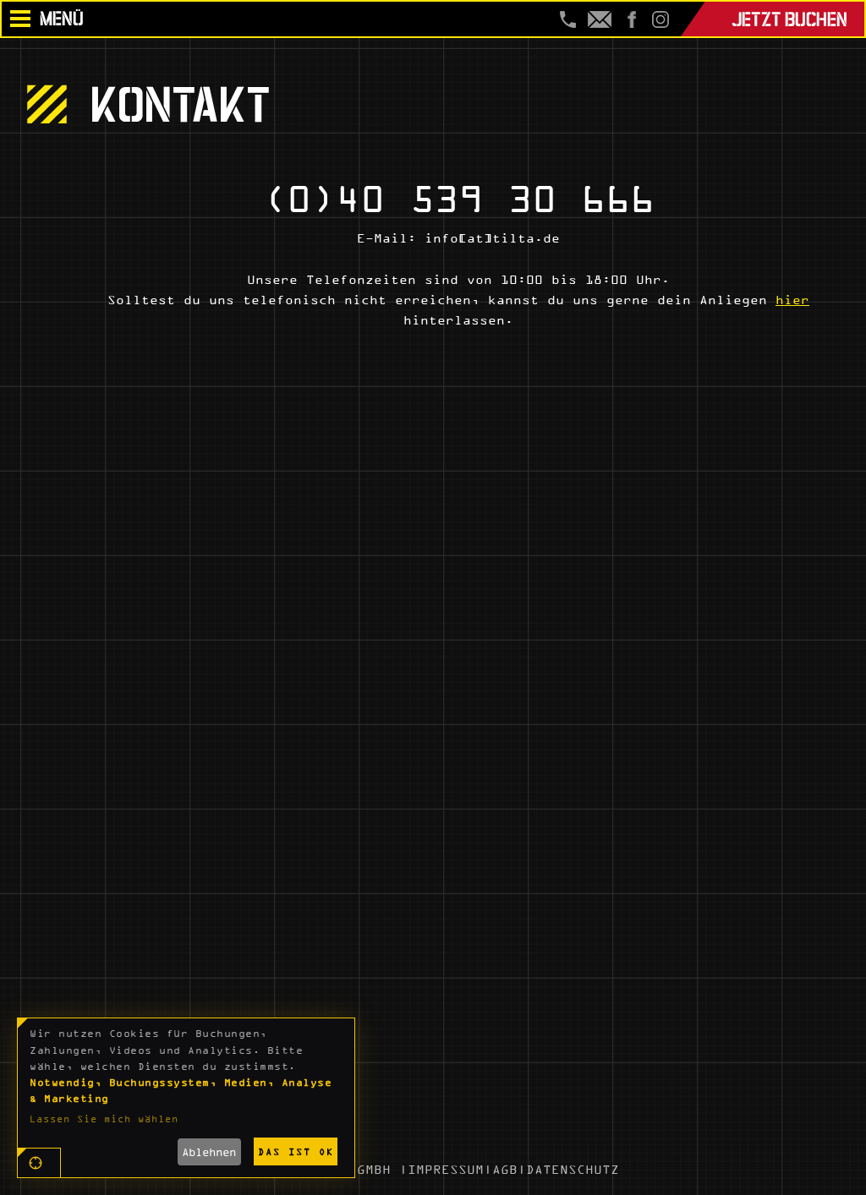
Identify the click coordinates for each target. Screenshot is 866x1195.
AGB (505, 1169)
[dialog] (186, 1098)
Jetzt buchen (789, 17)
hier (792, 299)
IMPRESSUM (446, 1169)
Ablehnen (209, 1151)
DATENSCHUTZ (572, 1169)
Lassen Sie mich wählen (104, 1118)
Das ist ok (296, 1151)
